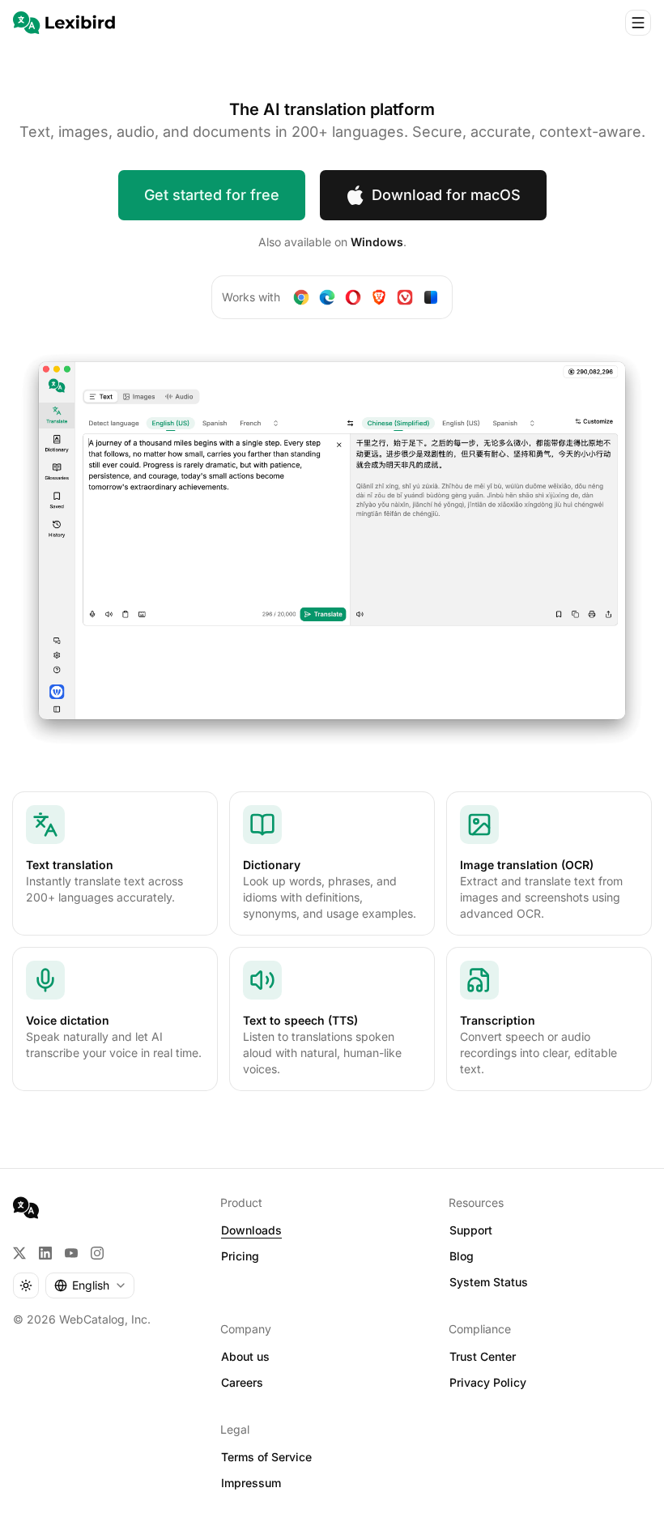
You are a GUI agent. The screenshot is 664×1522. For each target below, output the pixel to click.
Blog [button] (461, 1256)
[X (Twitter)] (19, 1253)
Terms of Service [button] (266, 1457)
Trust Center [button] (482, 1356)
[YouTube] (71, 1253)
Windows (377, 242)
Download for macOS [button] (446, 194)
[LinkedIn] (45, 1253)
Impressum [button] (251, 1483)
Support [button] (470, 1230)
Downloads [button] (251, 1230)
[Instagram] (97, 1253)
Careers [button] (242, 1382)
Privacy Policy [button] (487, 1382)
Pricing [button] (240, 1256)
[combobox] (89, 1285)
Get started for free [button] (211, 194)
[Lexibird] (64, 22)
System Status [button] (488, 1282)
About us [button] (245, 1356)
